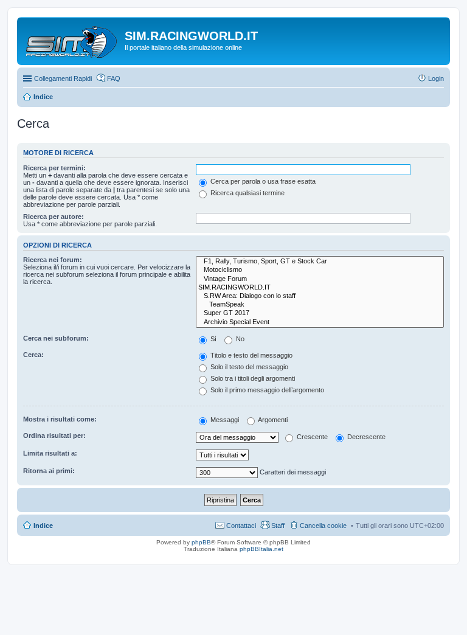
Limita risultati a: (50, 453)
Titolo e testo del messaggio (250, 355)
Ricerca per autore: (53, 216)
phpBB (201, 542)
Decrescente (365, 436)
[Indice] (72, 39)
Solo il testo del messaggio (248, 366)
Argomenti (272, 419)
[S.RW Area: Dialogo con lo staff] (320, 296)
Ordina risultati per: (54, 435)
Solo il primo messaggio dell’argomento (266, 390)
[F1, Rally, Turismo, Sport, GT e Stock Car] (320, 261)
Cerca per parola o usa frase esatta (262, 181)
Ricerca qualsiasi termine (247, 192)
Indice (43, 525)
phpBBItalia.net (261, 549)
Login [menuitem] (436, 78)
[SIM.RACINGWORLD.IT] (320, 287)
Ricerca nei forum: (52, 259)
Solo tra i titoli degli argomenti (252, 378)
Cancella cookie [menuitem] (323, 525)
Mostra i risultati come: (60, 419)
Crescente (311, 436)
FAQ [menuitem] (113, 78)
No (239, 338)
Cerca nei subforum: (56, 338)
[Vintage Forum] (320, 279)
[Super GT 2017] (320, 313)
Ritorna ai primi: (49, 470)
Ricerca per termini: (54, 168)
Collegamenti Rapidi (63, 78)
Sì (212, 338)
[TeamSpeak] (320, 304)
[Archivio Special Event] (320, 322)
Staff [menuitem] (278, 525)
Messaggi (224, 419)
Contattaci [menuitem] (241, 525)
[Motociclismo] (320, 270)
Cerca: (33, 354)
